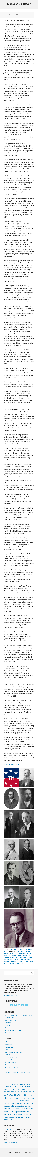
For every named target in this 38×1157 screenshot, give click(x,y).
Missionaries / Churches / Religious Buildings (17, 1072)
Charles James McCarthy (10, 953)
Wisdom (15, 1120)
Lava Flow (29, 1103)
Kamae (11, 1101)
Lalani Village (23, 1103)
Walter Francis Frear (18, 963)
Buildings (7, 1070)
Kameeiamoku (24, 1101)
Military (7, 1042)
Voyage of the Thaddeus (12, 1057)
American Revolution (11, 1062)
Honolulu (18, 1098)
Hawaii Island (21, 1094)
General (7, 1065)
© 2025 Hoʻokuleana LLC (12, 765)
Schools (7, 1049)
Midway (8, 1108)
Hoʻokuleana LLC (8, 1129)
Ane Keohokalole (19, 1084)
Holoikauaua (10, 1098)
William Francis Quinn (10, 961)
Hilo (5, 1098)
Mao (23, 1106)
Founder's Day (7, 1091)
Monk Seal (13, 1108)
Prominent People (10, 1047)
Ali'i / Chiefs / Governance (18, 949)
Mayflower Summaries (11, 1060)
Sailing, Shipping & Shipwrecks (13, 1052)
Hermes (30, 1095)
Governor (27, 959)
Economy (7, 1055)
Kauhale (7, 1028)
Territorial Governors (16, 21)
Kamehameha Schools (11, 1103)
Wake (11, 1120)
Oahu (11, 1111)
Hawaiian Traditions (10, 1075)
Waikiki (6, 1119)
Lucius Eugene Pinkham (23, 951)
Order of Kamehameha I (12, 1033)
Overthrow (8, 1023)
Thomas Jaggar (18, 1117)
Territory (9, 959)
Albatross (6, 1084)
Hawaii (20, 955)
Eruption (27, 1089)
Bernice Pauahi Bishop (12, 1086)
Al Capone (11, 1084)
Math (26, 1106)
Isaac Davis (26, 1098)
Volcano (27, 1117)
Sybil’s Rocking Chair (10, 1020)
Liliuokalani (17, 1106)
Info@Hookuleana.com (10, 995)
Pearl (25, 1114)
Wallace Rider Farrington (17, 957)
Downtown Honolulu (17, 1089)
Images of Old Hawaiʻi (19, 3)
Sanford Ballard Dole (22, 961)
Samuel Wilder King (18, 959)
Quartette (11, 1117)
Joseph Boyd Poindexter (10, 955)
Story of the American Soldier (13, 1030)
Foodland (7, 1025)
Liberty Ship (9, 1106)
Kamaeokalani (16, 1101)
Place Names (9, 1044)
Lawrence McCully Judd (24, 953)
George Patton (13, 1091)
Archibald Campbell (28, 1084)
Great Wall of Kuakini (22, 1091)
